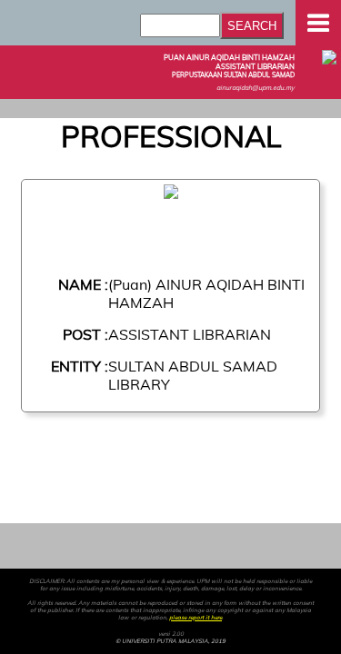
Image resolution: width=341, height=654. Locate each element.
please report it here (195, 617)
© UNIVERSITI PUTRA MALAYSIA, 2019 (170, 641)
